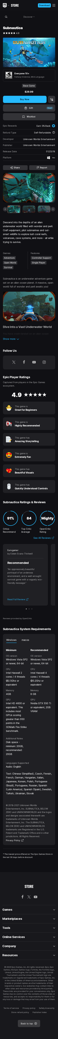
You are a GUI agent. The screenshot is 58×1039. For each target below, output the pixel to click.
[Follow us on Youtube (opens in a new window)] (34, 362)
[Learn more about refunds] (53, 132)
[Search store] (6, 17)
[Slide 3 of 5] (44, 209)
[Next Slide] (53, 209)
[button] (29, 339)
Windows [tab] (11, 639)
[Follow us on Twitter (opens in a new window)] (14, 362)
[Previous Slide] (5, 209)
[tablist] (29, 640)
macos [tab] (25, 639)
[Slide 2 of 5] (28, 209)
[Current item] (13, 209)
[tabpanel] (29, 699)
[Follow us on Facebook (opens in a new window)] (24, 362)
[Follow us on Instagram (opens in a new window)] (44, 362)
